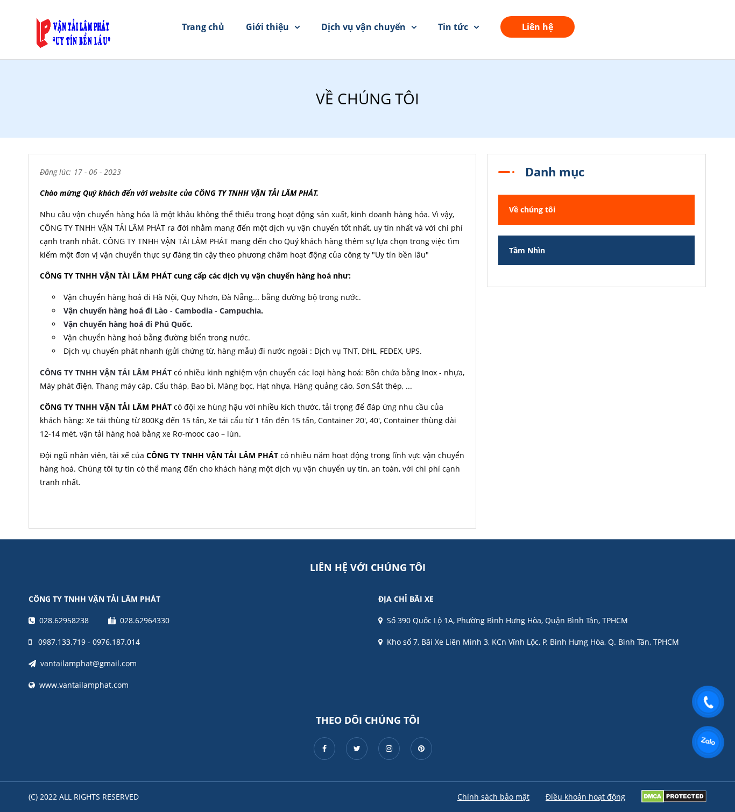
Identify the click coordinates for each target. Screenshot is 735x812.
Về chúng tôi (532, 209)
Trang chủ (203, 27)
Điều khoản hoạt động (585, 797)
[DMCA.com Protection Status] (673, 796)
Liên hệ (537, 27)
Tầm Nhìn (527, 250)
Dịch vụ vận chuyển (363, 27)
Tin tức (453, 27)
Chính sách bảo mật (493, 797)
